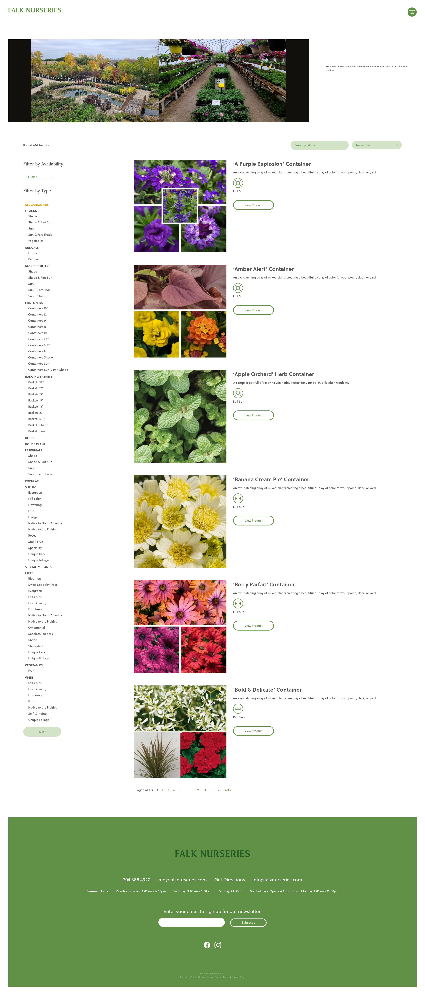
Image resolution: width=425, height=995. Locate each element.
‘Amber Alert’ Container (263, 269)
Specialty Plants (38, 567)
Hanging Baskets (38, 376)
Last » (228, 790)
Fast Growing (37, 603)
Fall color (34, 499)
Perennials (33, 450)
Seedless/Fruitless (40, 634)
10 (192, 790)
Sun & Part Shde (39, 290)
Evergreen (35, 492)
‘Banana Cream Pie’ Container (271, 479)
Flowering (35, 505)
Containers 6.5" (39, 345)
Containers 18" (38, 333)
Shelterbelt (35, 646)
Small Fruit (35, 542)
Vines (29, 677)
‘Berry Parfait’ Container (264, 584)
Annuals (32, 247)
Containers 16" (38, 327)
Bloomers (34, 578)
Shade (32, 216)
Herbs (29, 438)
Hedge (33, 517)
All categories (37, 204)
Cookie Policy (238, 977)
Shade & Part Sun (40, 222)
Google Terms (205, 977)
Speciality (35, 548)
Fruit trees (35, 609)
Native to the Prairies (42, 529)
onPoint (192, 977)
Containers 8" (37, 351)
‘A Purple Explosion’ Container (272, 163)
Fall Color (34, 597)
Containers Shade (40, 357)
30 (206, 790)
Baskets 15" (36, 400)
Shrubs (31, 487)
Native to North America (45, 523)
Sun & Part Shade (40, 235)
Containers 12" (38, 314)
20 (198, 790)
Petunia (33, 259)
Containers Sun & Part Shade (48, 370)
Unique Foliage (38, 720)
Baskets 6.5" (36, 419)
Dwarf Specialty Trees (42, 585)
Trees (29, 573)
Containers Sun (38, 363)
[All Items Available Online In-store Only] (61, 177)
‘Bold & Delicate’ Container (267, 689)
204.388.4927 (136, 879)
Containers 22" (38, 339)
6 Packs (31, 211)
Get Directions (229, 879)
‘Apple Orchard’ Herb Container (273, 374)
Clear (42, 732)
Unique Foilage (38, 658)
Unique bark (36, 554)
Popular (32, 481)
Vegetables (35, 241)
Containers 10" (38, 308)
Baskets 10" (36, 382)
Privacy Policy (222, 977)
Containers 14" (38, 320)
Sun (31, 228)
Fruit (31, 511)
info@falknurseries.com (182, 879)
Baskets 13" (35, 394)
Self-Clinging (37, 714)
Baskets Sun (36, 431)
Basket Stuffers (37, 266)
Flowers (33, 253)
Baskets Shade (38, 425)
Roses (32, 535)
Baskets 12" (36, 388)
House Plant (35, 444)
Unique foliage (38, 560)
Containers (34, 303)
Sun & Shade (37, 296)
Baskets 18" (36, 406)
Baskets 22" (36, 413)
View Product (253, 205)
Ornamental (36, 628)
